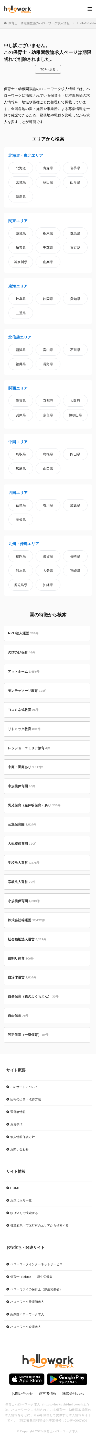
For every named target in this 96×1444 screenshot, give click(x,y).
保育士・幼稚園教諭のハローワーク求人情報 (39, 23)
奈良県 (48, 415)
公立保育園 (22, 824)
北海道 (21, 168)
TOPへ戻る (48, 69)
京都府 (48, 400)
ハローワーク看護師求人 (27, 1302)
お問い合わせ (19, 1149)
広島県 (21, 468)
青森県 (48, 168)
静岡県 (48, 299)
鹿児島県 (20, 585)
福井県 (21, 364)
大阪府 (75, 400)
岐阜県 (21, 299)
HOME (15, 1188)
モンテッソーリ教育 (27, 690)
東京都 (75, 248)
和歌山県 (75, 415)
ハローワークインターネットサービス (36, 1264)
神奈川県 (20, 262)
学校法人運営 (24, 862)
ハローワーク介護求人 (25, 1327)
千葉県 (48, 248)
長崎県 (75, 556)
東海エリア (18, 286)
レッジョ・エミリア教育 (29, 748)
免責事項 (16, 1124)
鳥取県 (21, 454)
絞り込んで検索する (24, 1213)
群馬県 (75, 233)
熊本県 (21, 570)
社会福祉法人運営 (27, 939)
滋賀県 (21, 400)
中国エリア (18, 441)
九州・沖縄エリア (23, 543)
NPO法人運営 (23, 633)
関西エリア (18, 388)
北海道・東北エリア (25, 155)
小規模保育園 (24, 901)
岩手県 (75, 168)
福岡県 (21, 556)
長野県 (48, 364)
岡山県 (75, 454)
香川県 (48, 505)
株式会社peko (73, 1393)
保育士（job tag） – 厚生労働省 (31, 1277)
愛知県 (75, 299)
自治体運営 (22, 977)
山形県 (75, 182)
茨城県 (21, 233)
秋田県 (48, 182)
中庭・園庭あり (25, 767)
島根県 (48, 454)
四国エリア (18, 492)
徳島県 (21, 505)
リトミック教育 (24, 729)
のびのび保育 (21, 652)
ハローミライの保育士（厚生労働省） (36, 1289)
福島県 (21, 197)
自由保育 (18, 1015)
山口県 (48, 468)
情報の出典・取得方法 (25, 1099)
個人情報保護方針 (22, 1137)
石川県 (75, 350)
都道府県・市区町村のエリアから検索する (39, 1225)
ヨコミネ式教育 (23, 710)
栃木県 (48, 233)
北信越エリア (19, 337)
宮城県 (21, 182)
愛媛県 (75, 505)
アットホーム (24, 671)
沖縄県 (48, 585)
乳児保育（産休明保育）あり (34, 805)
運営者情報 (18, 1112)
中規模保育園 (21, 786)
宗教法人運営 (21, 882)
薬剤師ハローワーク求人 (27, 1314)
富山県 (48, 350)
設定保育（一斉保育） (28, 1035)
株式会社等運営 (26, 920)
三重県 (21, 313)
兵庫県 (21, 415)
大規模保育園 (22, 843)
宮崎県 (75, 570)
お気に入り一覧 (21, 1200)
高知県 (21, 519)
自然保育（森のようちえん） (33, 996)
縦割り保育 (21, 958)
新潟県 (21, 350)
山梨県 (48, 262)
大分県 (48, 570)
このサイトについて (24, 1087)
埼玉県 (21, 248)
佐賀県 (48, 556)
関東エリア (18, 220)
